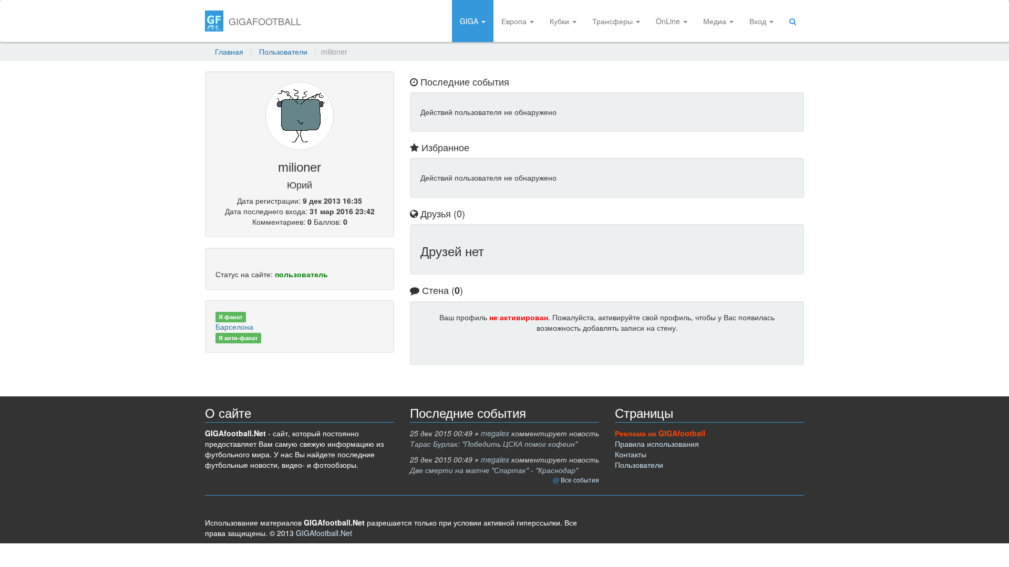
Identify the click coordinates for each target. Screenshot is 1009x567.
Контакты (630, 454)
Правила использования (657, 443)
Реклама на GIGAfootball (660, 433)
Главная (229, 51)
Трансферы (613, 21)
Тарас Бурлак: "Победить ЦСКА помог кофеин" (494, 443)
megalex (495, 433)
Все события (580, 479)
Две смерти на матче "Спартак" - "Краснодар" (494, 470)
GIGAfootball (265, 21)
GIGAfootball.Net (324, 533)
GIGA (470, 21)
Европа (515, 21)
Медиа (715, 21)
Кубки (560, 21)
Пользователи (283, 51)
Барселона (234, 326)
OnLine (669, 21)
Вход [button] (758, 21)
